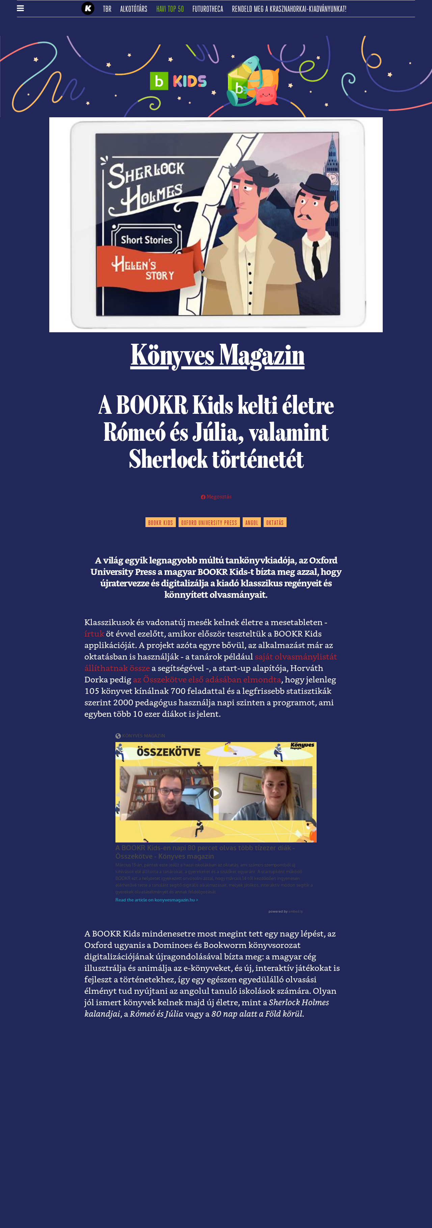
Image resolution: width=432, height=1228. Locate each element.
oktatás (275, 523)
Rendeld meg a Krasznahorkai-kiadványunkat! (291, 9)
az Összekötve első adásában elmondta (207, 680)
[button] (20, 9)
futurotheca (209, 9)
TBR (109, 9)
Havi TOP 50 (172, 9)
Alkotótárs (136, 9)
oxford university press (209, 523)
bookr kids (160, 523)
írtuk (94, 634)
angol (251, 523)
